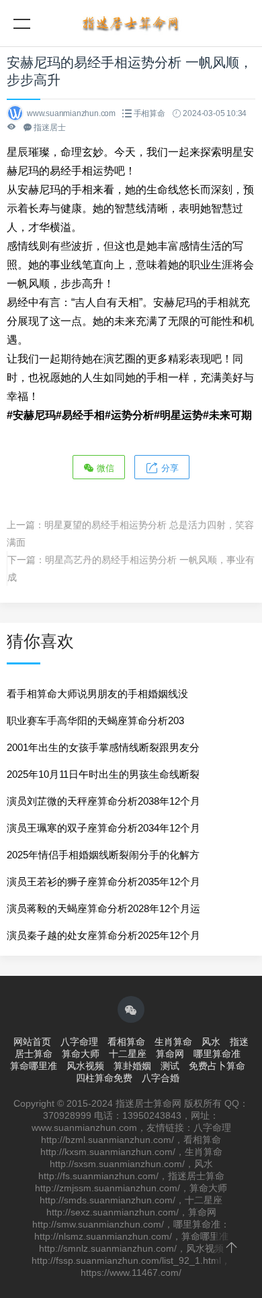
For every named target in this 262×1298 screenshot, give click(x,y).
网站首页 (32, 1041)
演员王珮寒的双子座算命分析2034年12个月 (103, 828)
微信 (104, 468)
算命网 (170, 1053)
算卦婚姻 (132, 1065)
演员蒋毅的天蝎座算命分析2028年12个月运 (103, 908)
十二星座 (127, 1053)
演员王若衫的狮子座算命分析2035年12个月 (103, 881)
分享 (169, 468)
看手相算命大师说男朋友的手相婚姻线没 (97, 693)
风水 (211, 1041)
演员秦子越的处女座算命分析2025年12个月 (103, 935)
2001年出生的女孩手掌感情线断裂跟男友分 (103, 747)
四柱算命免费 (104, 1077)
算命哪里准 (33, 1065)
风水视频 (85, 1065)
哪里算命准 (217, 1053)
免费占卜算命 (217, 1065)
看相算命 (126, 1041)
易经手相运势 (82, 171)
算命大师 (80, 1053)
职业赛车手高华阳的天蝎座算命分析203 (95, 720)
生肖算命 (173, 1041)
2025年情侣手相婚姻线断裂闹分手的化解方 (103, 854)
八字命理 (79, 1041)
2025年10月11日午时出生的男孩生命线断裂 (103, 774)
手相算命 (149, 113)
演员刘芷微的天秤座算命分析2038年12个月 (103, 801)
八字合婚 (160, 1077)
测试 (170, 1065)
